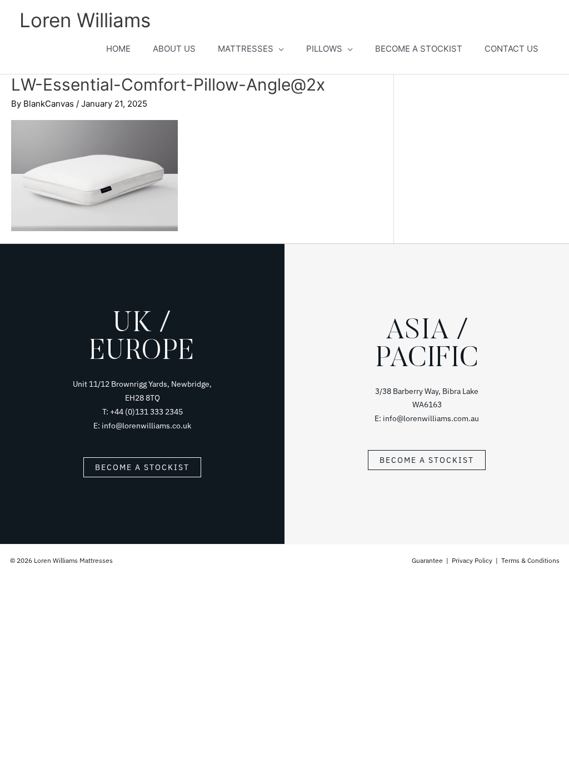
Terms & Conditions (530, 560)
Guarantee (428, 560)
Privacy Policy (472, 560)
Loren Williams (85, 20)
